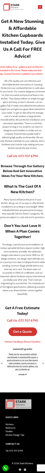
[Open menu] (40, 7)
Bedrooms (10, 428)
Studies (9, 431)
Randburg (18, 341)
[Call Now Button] (5, 468)
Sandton (36, 341)
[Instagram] (25, 469)
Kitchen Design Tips (15, 435)
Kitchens (10, 424)
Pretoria (8, 341)
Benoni (27, 341)
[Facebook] (20, 469)
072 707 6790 (16, 450)
